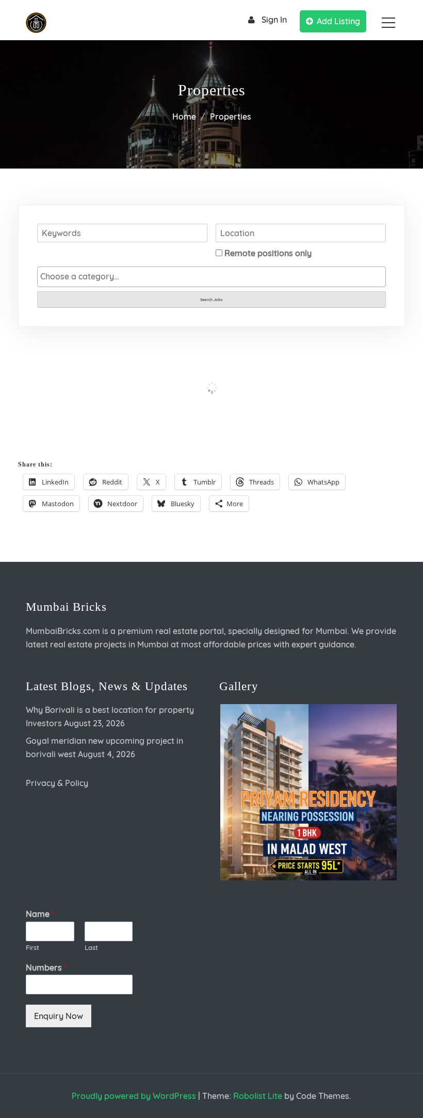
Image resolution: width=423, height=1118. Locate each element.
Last (91, 947)
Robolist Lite (257, 1096)
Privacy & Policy (57, 783)
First (32, 947)
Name (40, 914)
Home (184, 116)
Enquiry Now (58, 1016)
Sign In (274, 19)
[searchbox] (211, 276)
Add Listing (338, 21)
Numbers (46, 967)
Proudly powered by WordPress (134, 1096)
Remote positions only (268, 253)
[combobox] (211, 276)
